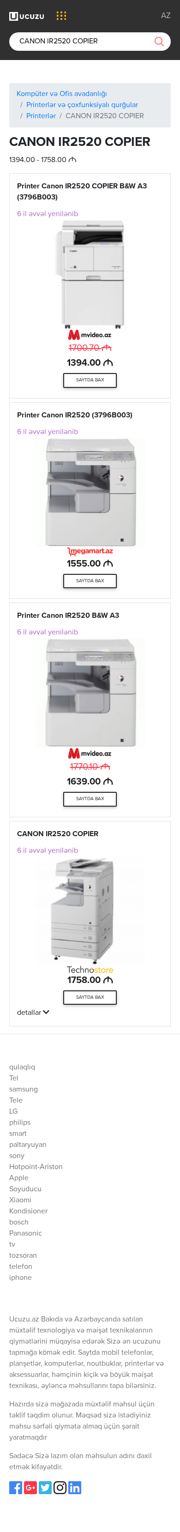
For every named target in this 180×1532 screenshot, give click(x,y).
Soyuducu (25, 1189)
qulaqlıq (22, 1067)
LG (13, 1112)
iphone (20, 1278)
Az (166, 16)
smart (18, 1134)
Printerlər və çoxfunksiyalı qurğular (82, 105)
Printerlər (41, 116)
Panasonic (25, 1233)
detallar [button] (30, 1013)
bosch (19, 1222)
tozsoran (23, 1256)
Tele (16, 1100)
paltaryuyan (28, 1145)
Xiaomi (20, 1200)
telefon (20, 1267)
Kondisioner (28, 1211)
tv (12, 1245)
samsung (23, 1089)
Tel (13, 1078)
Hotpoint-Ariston (36, 1167)
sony (16, 1156)
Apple (19, 1178)
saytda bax (90, 380)
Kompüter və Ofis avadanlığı (62, 94)
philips (19, 1123)
